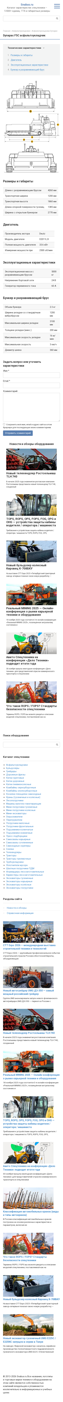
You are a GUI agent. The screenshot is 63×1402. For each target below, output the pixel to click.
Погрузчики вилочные (18, 823)
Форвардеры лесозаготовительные (25, 871)
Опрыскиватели (14, 816)
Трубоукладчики (15, 862)
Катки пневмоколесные (18, 784)
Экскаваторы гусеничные (19, 878)
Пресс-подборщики (16, 836)
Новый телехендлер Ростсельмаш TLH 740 (31, 474)
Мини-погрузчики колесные (20, 810)
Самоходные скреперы (18, 845)
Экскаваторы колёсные (18, 884)
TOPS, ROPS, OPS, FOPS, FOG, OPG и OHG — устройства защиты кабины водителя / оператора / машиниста (31, 522)
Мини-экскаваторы (16, 813)
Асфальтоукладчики (17, 764)
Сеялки (10, 849)
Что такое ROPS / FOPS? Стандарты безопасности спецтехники (31, 707)
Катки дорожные (15, 781)
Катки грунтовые (15, 777)
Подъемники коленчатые (19, 829)
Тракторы (11, 855)
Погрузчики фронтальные (19, 826)
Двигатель (16, 60)
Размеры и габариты (22, 55)
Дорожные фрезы (15, 774)
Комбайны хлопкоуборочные (21, 790)
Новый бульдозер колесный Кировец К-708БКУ (26, 566)
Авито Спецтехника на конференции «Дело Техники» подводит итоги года (27, 660)
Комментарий (10, 391)
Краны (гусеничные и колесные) (23, 797)
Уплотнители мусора (17, 865)
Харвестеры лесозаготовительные (24, 875)
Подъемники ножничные (19, 832)
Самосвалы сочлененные (19, 842)
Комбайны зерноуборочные (21, 787)
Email (6, 381)
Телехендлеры (13, 852)
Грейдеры (11, 771)
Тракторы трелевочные (18, 858)
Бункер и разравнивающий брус (27, 69)
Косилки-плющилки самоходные (23, 794)
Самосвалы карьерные (18, 839)
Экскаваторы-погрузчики (19, 887)
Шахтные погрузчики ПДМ (20, 868)
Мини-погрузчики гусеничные (21, 807)
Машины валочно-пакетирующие (23, 803)
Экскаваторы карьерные (19, 881)
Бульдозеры (12, 768)
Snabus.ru (27, 4)
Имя (6, 370)
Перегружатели (14, 820)
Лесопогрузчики (14, 800)
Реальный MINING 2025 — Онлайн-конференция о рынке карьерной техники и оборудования (30, 611)
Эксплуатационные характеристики (29, 64)
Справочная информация (20, 913)
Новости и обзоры (17, 908)
